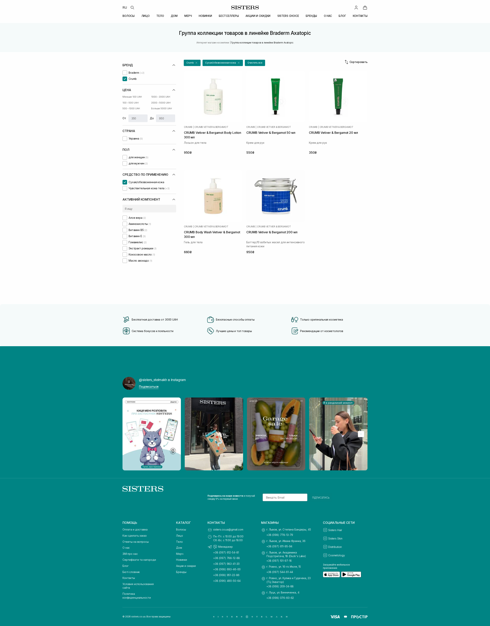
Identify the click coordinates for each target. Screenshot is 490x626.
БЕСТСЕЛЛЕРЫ (229, 15)
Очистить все (255, 62)
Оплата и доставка (135, 529)
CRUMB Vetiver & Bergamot (211, 127)
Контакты (128, 577)
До (152, 118)
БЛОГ (342, 15)
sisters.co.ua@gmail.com (228, 529)
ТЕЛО (160, 15)
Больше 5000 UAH (161, 108)
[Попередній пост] (129, 434)
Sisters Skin (335, 538)
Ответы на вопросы (135, 541)
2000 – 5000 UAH (161, 102)
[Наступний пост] (361, 434)
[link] (365, 7)
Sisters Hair (335, 530)
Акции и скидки (186, 565)
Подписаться (148, 386)
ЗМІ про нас (130, 553)
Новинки (181, 559)
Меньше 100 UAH (132, 96)
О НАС (328, 15)
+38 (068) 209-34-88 (280, 586)
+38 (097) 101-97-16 (279, 560)
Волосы (181, 529)
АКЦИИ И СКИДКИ (258, 15)
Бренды (181, 572)
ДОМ (174, 15)
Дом (179, 547)
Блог (125, 565)
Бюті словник (131, 572)
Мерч (179, 553)
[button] (192, 63)
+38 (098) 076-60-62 (280, 597)
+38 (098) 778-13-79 (279, 534)
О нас (126, 547)
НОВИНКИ (205, 15)
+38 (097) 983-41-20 (226, 563)
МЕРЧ (188, 15)
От (124, 118)
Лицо (179, 535)
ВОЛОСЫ (128, 15)
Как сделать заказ (134, 535)
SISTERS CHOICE (288, 15)
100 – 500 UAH (130, 102)
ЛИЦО (145, 15)
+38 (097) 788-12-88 (226, 558)
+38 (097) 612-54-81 (226, 552)
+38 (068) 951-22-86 (226, 575)
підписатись (321, 497)
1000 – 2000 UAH (160, 96)
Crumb (188, 127)
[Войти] (356, 7)
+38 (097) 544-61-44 (279, 572)
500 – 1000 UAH (131, 108)
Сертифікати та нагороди (139, 559)
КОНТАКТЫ (360, 15)
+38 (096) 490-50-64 (227, 580)
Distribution (335, 546)
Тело (179, 541)
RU (124, 7)
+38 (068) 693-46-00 (227, 569)
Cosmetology (336, 555)
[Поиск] (132, 7)
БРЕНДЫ (311, 15)
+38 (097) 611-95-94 (279, 546)
